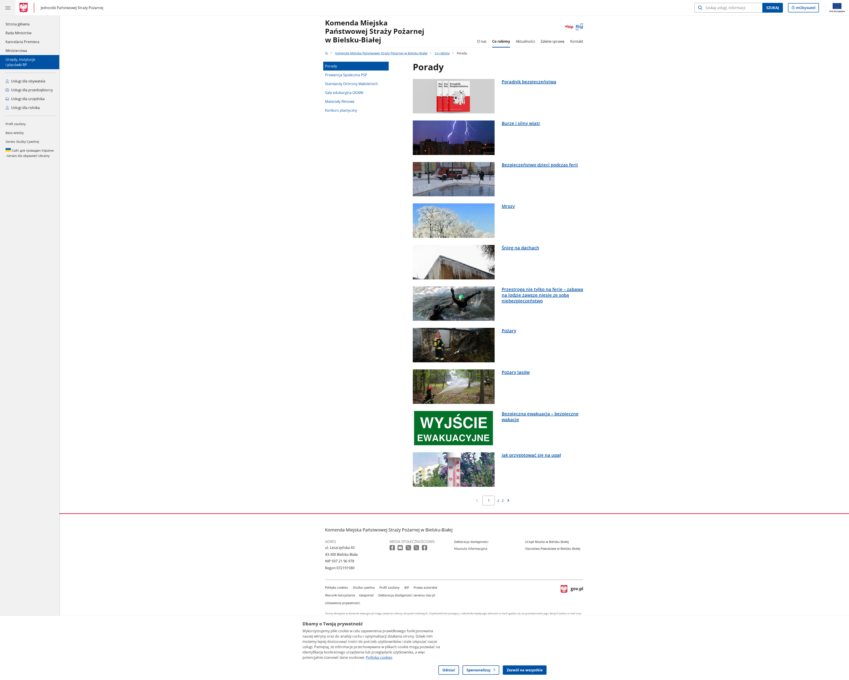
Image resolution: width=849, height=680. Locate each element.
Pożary (509, 331)
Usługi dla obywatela (27, 81)
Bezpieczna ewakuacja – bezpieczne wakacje (540, 416)
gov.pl (576, 594)
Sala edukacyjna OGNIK (344, 92)
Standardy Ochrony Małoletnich (351, 83)
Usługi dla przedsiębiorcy (31, 90)
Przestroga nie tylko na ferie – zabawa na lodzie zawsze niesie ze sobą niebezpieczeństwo (542, 295)
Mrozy (508, 206)
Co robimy (501, 41)
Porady (331, 66)
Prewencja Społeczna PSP (346, 75)
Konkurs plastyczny (341, 110)
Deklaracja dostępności (471, 542)
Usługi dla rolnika (25, 107)
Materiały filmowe (339, 101)
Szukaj (772, 7)
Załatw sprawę (552, 41)
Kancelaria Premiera (22, 41)
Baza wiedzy (15, 133)
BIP (406, 587)
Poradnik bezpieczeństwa (529, 82)
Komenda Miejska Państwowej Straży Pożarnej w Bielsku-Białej (374, 31)
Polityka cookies (336, 587)
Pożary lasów (516, 372)
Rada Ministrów (18, 33)
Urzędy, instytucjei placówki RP (20, 62)
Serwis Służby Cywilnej (22, 141)
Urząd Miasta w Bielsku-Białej (547, 542)
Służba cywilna (364, 587)
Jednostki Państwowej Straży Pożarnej (72, 7)
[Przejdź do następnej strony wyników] (508, 500)
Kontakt (576, 41)
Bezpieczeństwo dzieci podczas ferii (540, 165)
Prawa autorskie (425, 587)
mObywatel (805, 8)
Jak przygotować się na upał (531, 455)
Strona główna (22, 24)
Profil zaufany (16, 124)
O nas (482, 41)
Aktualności (525, 41)
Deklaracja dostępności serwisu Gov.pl (406, 595)
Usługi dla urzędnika (27, 98)
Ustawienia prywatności (342, 603)
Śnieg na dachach (520, 248)
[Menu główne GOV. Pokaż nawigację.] (7, 7)
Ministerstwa (16, 50)
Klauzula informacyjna (470, 548)
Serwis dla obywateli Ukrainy (30, 153)
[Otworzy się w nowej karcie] (393, 548)
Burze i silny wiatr (521, 123)
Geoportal (366, 595)
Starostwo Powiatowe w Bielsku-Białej (552, 548)
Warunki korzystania (340, 595)
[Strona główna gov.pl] (24, 8)
